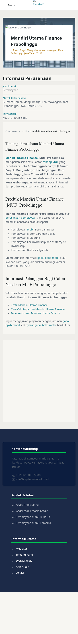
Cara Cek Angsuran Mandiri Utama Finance (38, 309)
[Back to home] (39, 5)
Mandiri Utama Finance (21, 158)
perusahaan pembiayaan (20, 217)
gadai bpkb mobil (48, 257)
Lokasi (20, 572)
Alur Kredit (22, 566)
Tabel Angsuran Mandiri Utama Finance (35, 313)
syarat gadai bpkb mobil (41, 325)
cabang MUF (50, 162)
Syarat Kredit (24, 560)
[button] (9, 5)
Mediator (21, 548)
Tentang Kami (24, 554)
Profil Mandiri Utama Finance (29, 305)
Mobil (30, 229)
